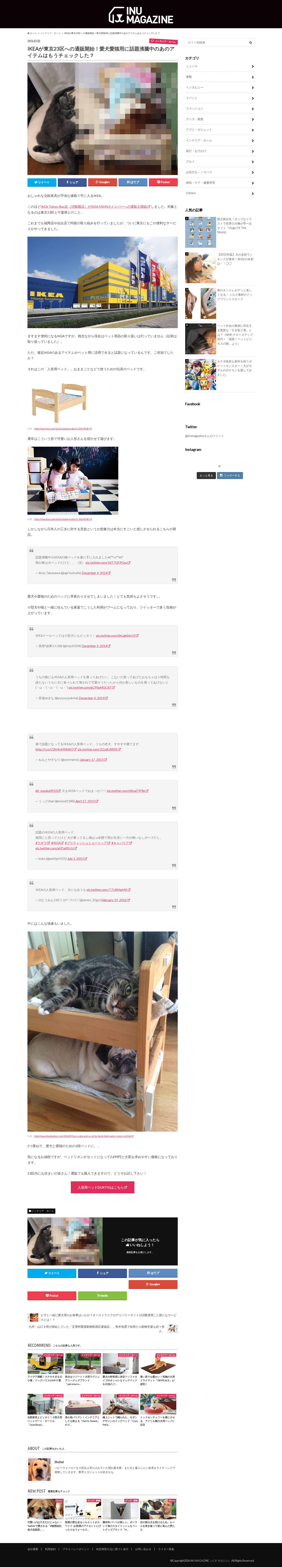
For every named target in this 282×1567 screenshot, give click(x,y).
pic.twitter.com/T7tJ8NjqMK (107, 890)
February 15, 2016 (114, 900)
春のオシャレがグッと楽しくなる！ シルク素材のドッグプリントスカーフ (234, 294)
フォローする (232, 475)
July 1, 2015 (75, 858)
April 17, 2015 (85, 801)
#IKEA (55, 843)
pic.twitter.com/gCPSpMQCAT (90, 687)
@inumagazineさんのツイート (204, 436)
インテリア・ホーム (50, 33)
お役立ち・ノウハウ (199, 172)
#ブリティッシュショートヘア (86, 843)
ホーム (33, 33)
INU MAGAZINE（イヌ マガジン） (210, 1560)
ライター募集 (166, 1549)
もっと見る (206, 475)
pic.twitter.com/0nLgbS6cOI (115, 635)
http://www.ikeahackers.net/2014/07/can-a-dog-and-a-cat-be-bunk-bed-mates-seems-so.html (82, 1136)
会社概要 (32, 1549)
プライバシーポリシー (76, 1549)
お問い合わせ (143, 1549)
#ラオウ (41, 843)
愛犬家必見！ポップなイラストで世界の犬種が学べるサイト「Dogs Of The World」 (234, 225)
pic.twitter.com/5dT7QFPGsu (106, 562)
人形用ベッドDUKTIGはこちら (101, 1187)
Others (191, 193)
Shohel (59, 1462)
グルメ (190, 161)
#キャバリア (120, 843)
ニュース (192, 66)
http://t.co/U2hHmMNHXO (54, 749)
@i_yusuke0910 (46, 791)
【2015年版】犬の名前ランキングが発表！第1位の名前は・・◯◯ (235, 259)
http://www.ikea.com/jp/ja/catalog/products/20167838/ (61, 428)
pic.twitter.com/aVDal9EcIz (55, 848)
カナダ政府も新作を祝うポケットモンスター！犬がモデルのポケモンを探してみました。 (234, 367)
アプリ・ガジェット (199, 129)
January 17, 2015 (92, 759)
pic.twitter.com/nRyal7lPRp (126, 791)
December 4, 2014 (94, 573)
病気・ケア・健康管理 (200, 182)
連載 (189, 76)
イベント (192, 98)
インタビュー (194, 87)
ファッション (194, 108)
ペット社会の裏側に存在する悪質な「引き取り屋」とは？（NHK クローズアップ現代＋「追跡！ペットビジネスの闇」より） (235, 334)
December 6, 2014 (91, 698)
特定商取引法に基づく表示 (112, 1549)
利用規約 (50, 1549)
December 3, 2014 (94, 646)
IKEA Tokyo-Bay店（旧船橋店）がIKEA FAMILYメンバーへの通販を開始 (94, 206)
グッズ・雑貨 (194, 119)
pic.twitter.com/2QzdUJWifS (97, 749)
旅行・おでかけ (196, 151)
